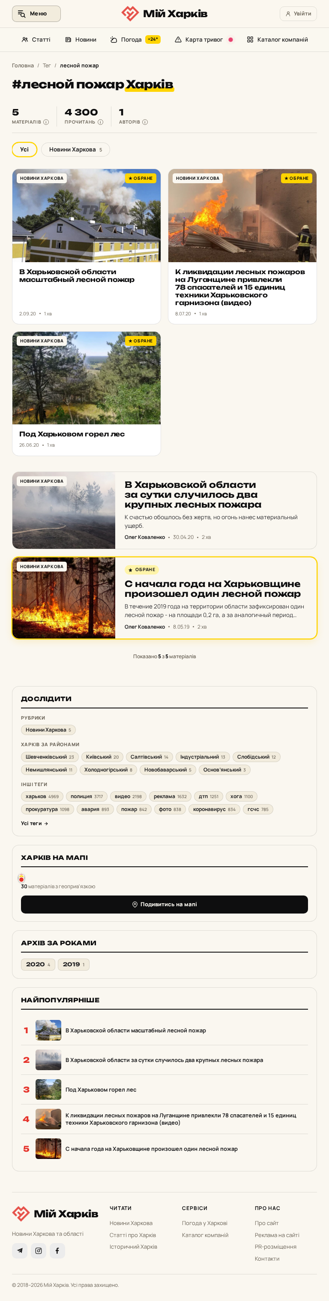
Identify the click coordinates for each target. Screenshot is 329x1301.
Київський (102, 756)
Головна (23, 65)
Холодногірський (108, 769)
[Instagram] (38, 1251)
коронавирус (214, 809)
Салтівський (149, 756)
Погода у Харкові (204, 1223)
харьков (42, 796)
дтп (208, 796)
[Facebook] (57, 1251)
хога (241, 796)
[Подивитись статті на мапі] (21, 878)
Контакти (267, 1258)
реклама (170, 796)
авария (95, 809)
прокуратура (47, 809)
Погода (139, 39)
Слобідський (256, 756)
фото (170, 809)
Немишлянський (49, 769)
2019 (73, 964)
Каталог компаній (282, 39)
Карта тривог (204, 39)
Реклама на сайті (277, 1235)
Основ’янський (224, 769)
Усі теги (31, 823)
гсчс (258, 809)
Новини (85, 39)
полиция (87, 796)
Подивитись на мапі (169, 904)
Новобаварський (167, 769)
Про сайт (267, 1223)
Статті (41, 39)
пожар (134, 809)
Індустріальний (202, 756)
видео (128, 796)
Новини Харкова (75, 149)
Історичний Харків (133, 1246)
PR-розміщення (275, 1246)
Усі (24, 149)
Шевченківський (50, 756)
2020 (38, 964)
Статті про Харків (133, 1235)
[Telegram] (19, 1251)
